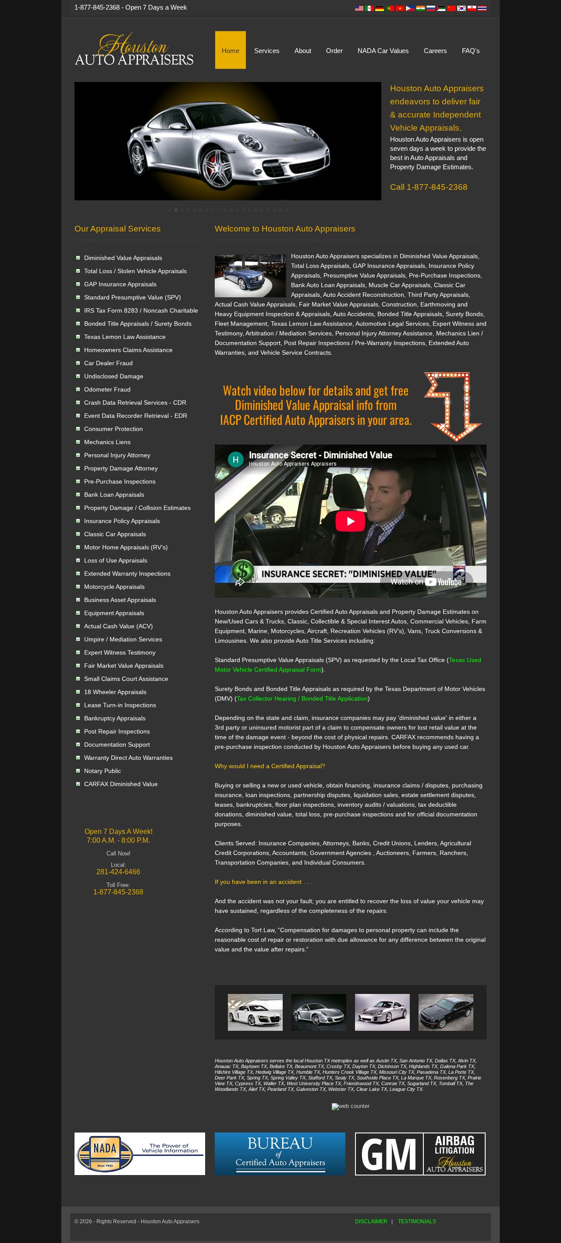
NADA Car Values (383, 50)
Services (267, 50)
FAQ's (471, 50)
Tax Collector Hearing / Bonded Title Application (302, 698)
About (303, 50)
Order (334, 50)
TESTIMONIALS (417, 1221)
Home (230, 50)
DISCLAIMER (371, 1221)
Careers (435, 50)
